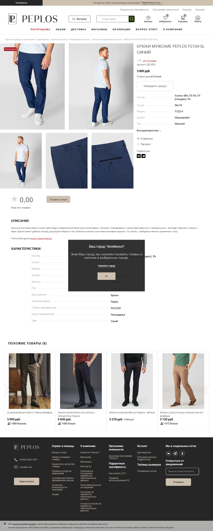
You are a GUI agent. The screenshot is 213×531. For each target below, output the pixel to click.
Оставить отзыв (58, 199)
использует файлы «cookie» (24, 524)
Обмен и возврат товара (61, 458)
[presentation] (7, 390)
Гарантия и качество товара (63, 465)
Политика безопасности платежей (59, 487)
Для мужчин (144, 452)
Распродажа (40, 29)
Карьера (200, 9)
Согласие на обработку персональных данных (88, 495)
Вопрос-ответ (147, 29)
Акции (61, 29)
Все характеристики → (149, 130)
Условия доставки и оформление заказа (63, 479)
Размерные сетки (146, 471)
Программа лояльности (166, 9)
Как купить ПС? (117, 473)
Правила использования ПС (119, 479)
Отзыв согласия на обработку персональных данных (90, 507)
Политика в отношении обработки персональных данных (88, 476)
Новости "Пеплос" (90, 452)
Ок (106, 276)
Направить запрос (155, 86)
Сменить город (106, 265)
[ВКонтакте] (139, 156)
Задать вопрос (26, 481)
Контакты (85, 466)
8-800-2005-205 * (29, 459)
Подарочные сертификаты (134, 9)
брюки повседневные (41, 238)
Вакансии (85, 457)
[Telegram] (143, 156)
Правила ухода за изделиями (61, 472)
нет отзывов (149, 60)
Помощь (187, 9)
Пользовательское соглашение (90, 486)
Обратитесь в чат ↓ (152, 2)
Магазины (99, 29)
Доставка (78, 29)
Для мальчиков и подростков (146, 458)
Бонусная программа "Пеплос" (120, 457)
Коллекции (121, 29)
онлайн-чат (26, 467)
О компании (172, 29)
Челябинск (21, 2)
